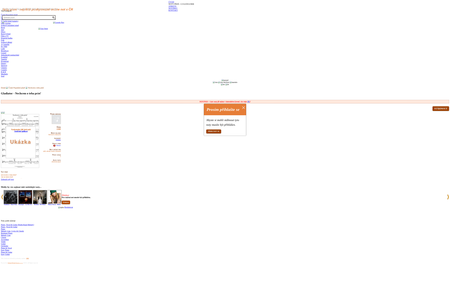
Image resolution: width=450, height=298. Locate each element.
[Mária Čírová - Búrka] (55, 203)
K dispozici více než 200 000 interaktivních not (30, 9)
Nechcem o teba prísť (36, 88)
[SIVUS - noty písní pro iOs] (43, 29)
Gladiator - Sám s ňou (10, 204)
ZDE (27, 258)
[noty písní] (5, 22)
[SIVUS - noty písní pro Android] (58, 22)
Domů (3, 88)
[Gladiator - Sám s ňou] (11, 203)
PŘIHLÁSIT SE (213, 131)
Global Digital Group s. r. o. (15, 263)
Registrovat (68, 207)
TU (248, 102)
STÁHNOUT (440, 108)
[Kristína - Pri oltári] (40, 203)
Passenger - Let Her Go (25, 204)
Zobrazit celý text (7, 179)
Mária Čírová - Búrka (54, 204)
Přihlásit (66, 202)
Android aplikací (21, 131)
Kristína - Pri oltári (40, 204)
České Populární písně (16, 88)
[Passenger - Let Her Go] (25, 203)
